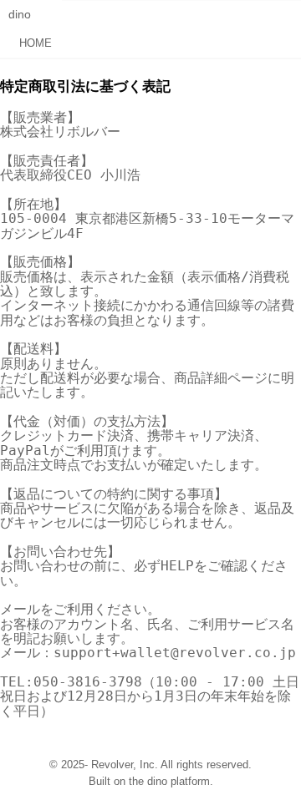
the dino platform (169, 781)
